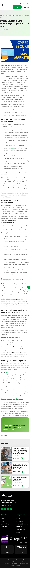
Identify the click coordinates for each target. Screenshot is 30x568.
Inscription (17, 7)
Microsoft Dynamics (22, 524)
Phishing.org (10, 148)
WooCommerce (20, 529)
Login (26, 3)
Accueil (2, 15)
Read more (16, 458)
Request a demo (28, 287)
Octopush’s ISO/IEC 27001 (10, 563)
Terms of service (20, 560)
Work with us (5, 524)
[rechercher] (20, 3)
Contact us (4, 527)
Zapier (18, 532)
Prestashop (19, 521)
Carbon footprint (16, 565)
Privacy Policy (20, 561)
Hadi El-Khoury (16, 95)
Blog (2, 521)
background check (15, 259)
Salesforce (19, 527)
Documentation (11, 561)
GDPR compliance (23, 563)
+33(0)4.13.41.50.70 (6, 505)
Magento (18, 518)
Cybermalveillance (10, 373)
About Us (3, 518)
